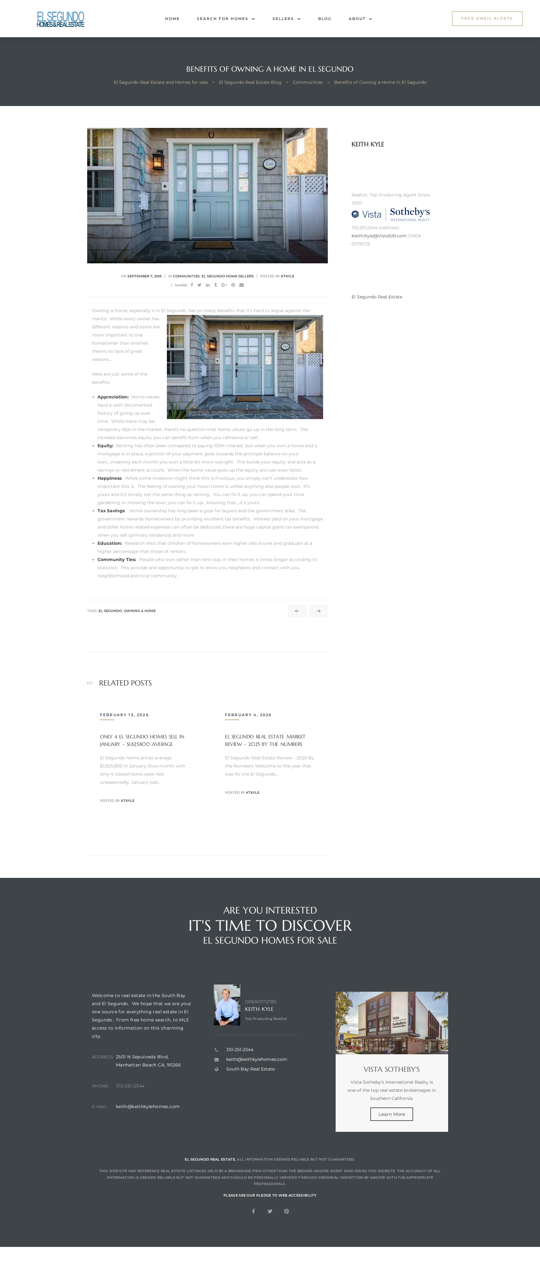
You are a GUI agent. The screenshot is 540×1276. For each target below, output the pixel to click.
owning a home (140, 611)
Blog (325, 18)
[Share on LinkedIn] (208, 285)
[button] (487, 18)
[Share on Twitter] (200, 285)
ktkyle (287, 276)
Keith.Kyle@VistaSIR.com (379, 236)
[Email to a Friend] (241, 285)
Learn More (391, 1114)
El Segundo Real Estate (377, 297)
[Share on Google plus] (224, 285)
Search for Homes (222, 18)
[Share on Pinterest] (233, 285)
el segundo (110, 611)
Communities (186, 276)
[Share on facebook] (192, 285)
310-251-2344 (130, 1086)
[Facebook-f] (253, 1211)
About (357, 18)
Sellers (283, 18)
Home (172, 18)
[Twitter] (270, 1211)
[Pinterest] (286, 1211)
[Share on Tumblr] (215, 285)
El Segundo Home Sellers (228, 276)
